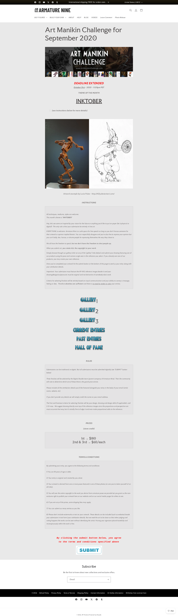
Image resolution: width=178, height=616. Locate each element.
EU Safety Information (116, 593)
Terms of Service (69, 593)
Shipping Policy (82, 593)
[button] (40, 17)
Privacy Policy (56, 593)
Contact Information (98, 593)
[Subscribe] (108, 579)
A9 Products (85, 615)
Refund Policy (44, 593)
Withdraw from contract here (136, 593)
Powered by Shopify (95, 615)
